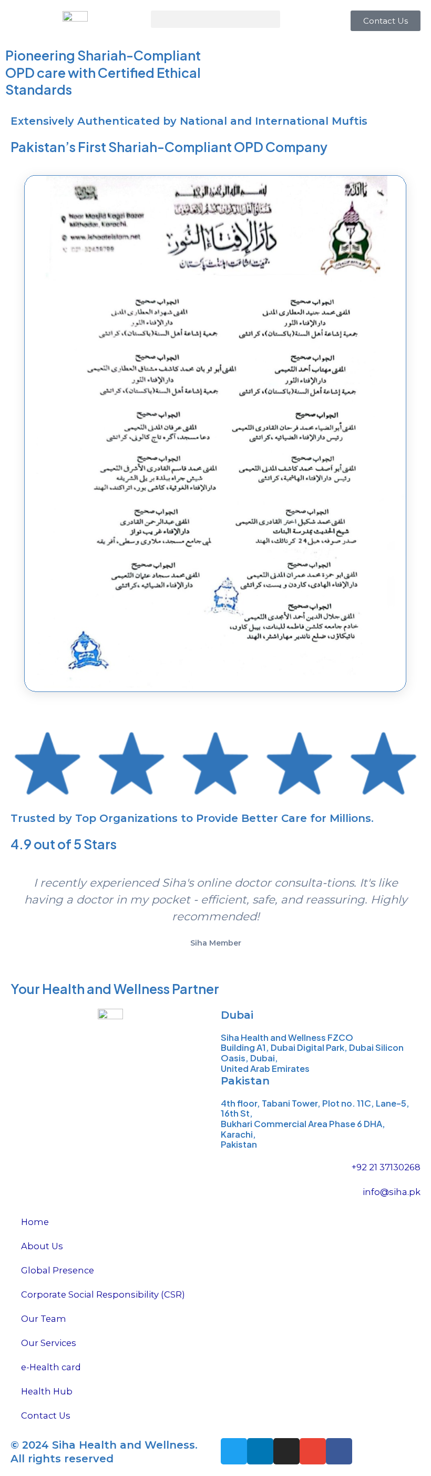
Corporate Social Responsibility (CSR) (103, 1294)
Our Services (48, 1343)
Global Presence (57, 1270)
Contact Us (45, 1415)
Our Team (43, 1318)
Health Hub (47, 1391)
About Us (42, 1246)
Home (35, 1222)
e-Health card (51, 1367)
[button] (216, 19)
